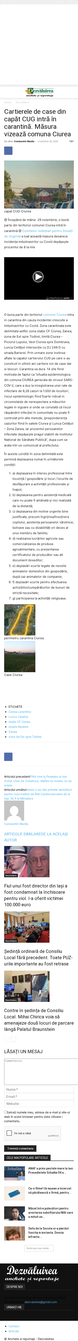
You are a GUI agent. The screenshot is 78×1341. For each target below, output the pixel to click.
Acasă (7, 102)
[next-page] (13, 1039)
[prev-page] (6, 1039)
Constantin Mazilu (24, 141)
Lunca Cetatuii (18, 716)
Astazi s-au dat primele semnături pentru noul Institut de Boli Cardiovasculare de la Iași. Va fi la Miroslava (38, 794)
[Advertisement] (39, 45)
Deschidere (22, 102)
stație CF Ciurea (19, 721)
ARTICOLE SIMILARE (22, 834)
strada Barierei (18, 726)
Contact (14, 1326)
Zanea (13, 731)
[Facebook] (8, 151)
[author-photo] (14, 819)
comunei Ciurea (54, 315)
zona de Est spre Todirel (25, 736)
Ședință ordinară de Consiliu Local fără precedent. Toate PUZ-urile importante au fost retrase (38, 957)
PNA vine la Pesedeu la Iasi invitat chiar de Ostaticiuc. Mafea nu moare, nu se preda (38, 781)
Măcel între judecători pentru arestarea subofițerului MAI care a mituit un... (50, 1212)
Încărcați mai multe (38, 1248)
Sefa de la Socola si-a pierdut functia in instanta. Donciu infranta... (48, 1232)
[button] (7, 92)
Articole (14, 1331)
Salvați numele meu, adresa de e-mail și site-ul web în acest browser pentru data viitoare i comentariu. (37, 1116)
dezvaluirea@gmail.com (41, 1302)
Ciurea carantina (20, 711)
